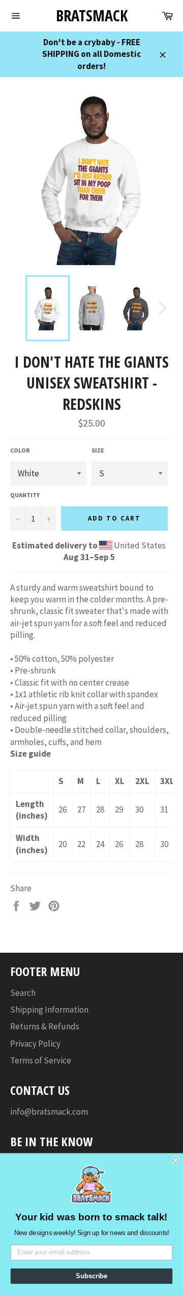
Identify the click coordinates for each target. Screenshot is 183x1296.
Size (98, 450)
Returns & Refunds (44, 1026)
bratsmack (92, 15)
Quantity (25, 495)
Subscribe (91, 1276)
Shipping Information (49, 1009)
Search (23, 992)
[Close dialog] (176, 1160)
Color (19, 450)
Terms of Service (40, 1060)
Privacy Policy (35, 1043)
